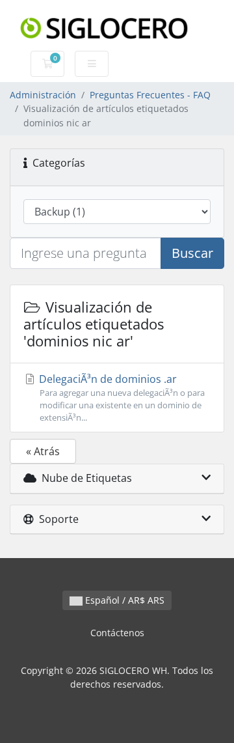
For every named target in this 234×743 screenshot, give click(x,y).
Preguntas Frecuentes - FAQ (150, 95)
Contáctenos (117, 632)
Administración (43, 95)
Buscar (192, 253)
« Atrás (43, 451)
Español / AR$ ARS (123, 600)
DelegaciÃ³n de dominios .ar (120, 397)
